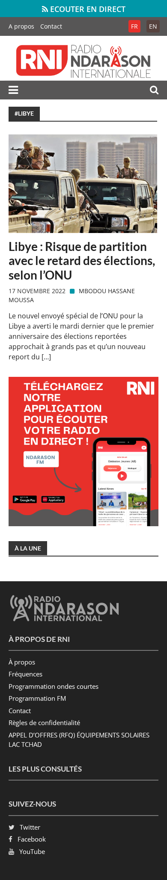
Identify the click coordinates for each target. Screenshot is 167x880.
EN (153, 26)
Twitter (30, 827)
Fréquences (25, 674)
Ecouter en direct (86, 9)
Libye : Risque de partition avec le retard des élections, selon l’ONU (82, 260)
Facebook (32, 839)
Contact (51, 26)
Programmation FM (37, 698)
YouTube (32, 851)
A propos (21, 26)
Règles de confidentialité (44, 722)
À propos (22, 662)
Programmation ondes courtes (53, 686)
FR (134, 26)
